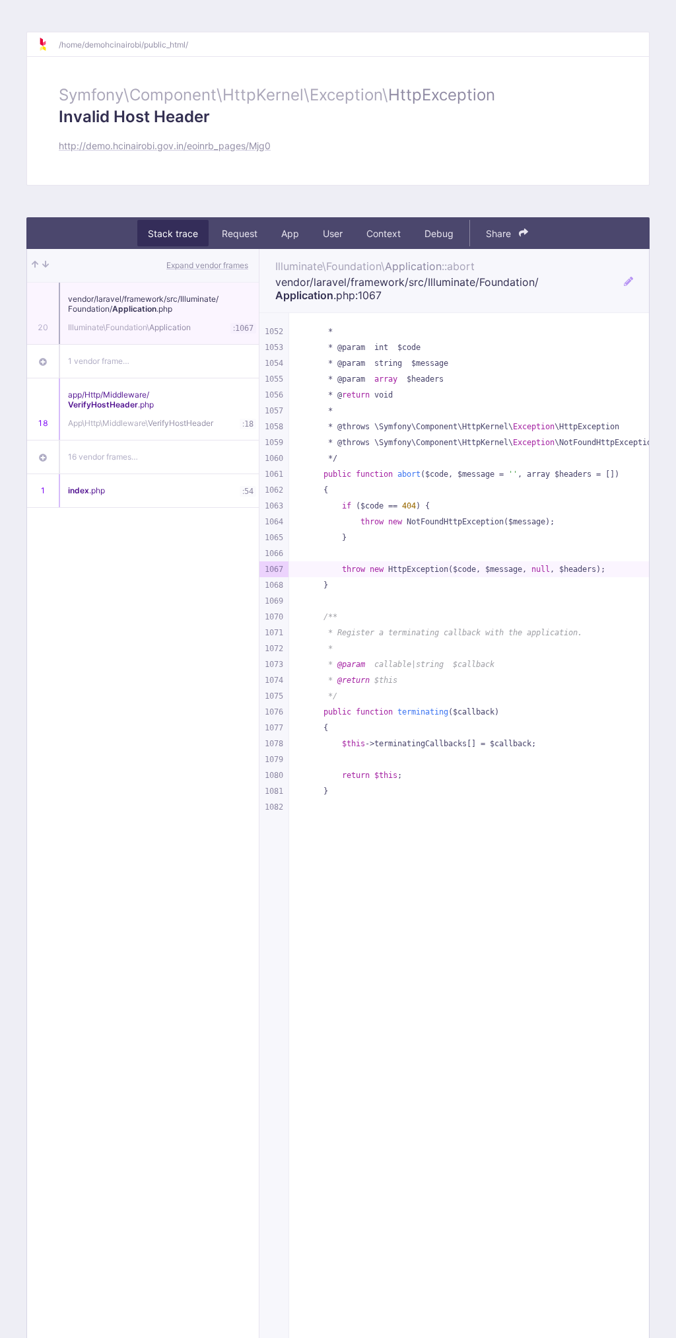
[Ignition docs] (48, 44)
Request (239, 233)
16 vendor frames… (103, 457)
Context (383, 233)
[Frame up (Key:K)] (35, 265)
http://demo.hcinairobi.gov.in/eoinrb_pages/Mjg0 (165, 145)
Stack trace (173, 233)
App (290, 233)
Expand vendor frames (207, 265)
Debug (439, 233)
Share (500, 233)
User (333, 233)
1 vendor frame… (98, 361)
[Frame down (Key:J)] (46, 265)
